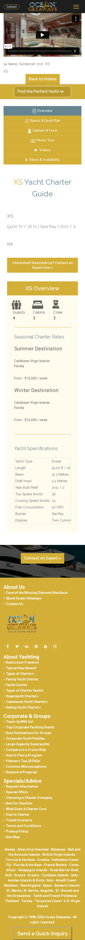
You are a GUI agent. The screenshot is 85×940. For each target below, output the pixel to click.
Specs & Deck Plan (45, 120)
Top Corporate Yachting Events (30, 727)
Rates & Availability (44, 160)
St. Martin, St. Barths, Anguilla (29, 890)
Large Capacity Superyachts (28, 744)
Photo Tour (45, 140)
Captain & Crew (44, 130)
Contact (11, 6)
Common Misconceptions (26, 766)
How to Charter (18, 814)
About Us (14, 587)
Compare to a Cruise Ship (26, 750)
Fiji (8, 865)
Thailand (12, 901)
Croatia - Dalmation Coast (57, 860)
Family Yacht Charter (22, 679)
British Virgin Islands (58, 854)
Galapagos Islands (32, 870)
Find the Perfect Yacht (38, 91)
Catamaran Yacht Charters (26, 702)
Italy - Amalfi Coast (61, 880)
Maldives (11, 885)
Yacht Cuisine (16, 685)
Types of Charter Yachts (24, 690)
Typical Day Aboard (21, 668)
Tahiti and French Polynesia (55, 896)
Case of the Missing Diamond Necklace (37, 593)
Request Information (22, 786)
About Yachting (21, 657)
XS (6, 71)
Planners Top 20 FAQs (23, 761)
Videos (44, 150)
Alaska (9, 849)
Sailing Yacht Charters (23, 707)
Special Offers (17, 792)
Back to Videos (42, 79)
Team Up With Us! (19, 721)
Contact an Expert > (42, 558)
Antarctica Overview (33, 849)
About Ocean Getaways (24, 598)
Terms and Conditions (23, 826)
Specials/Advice (23, 781)
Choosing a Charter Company (29, 798)
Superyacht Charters (22, 696)
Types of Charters (20, 674)
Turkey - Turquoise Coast (41, 901)
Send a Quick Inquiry (42, 933)
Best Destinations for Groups (28, 733)
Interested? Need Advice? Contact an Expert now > (42, 265)
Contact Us (14, 604)
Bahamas (58, 849)
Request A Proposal (21, 772)
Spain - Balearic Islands (61, 885)
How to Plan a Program (24, 755)
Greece (20, 875)
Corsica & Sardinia (20, 860)
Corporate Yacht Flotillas (25, 738)
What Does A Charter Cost (26, 809)
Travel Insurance (19, 820)
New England (31, 885)
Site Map (13, 837)
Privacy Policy (17, 831)
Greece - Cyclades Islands (48, 875)
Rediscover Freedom (22, 662)
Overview (44, 111)
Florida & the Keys (27, 865)
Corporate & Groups (27, 716)
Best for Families (19, 803)
